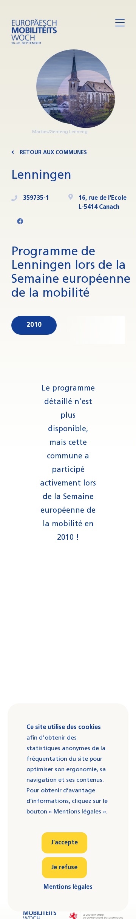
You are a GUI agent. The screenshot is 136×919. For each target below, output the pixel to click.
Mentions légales (68, 887)
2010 (34, 325)
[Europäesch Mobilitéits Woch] (34, 31)
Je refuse (64, 868)
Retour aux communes (53, 153)
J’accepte (64, 843)
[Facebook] (20, 222)
